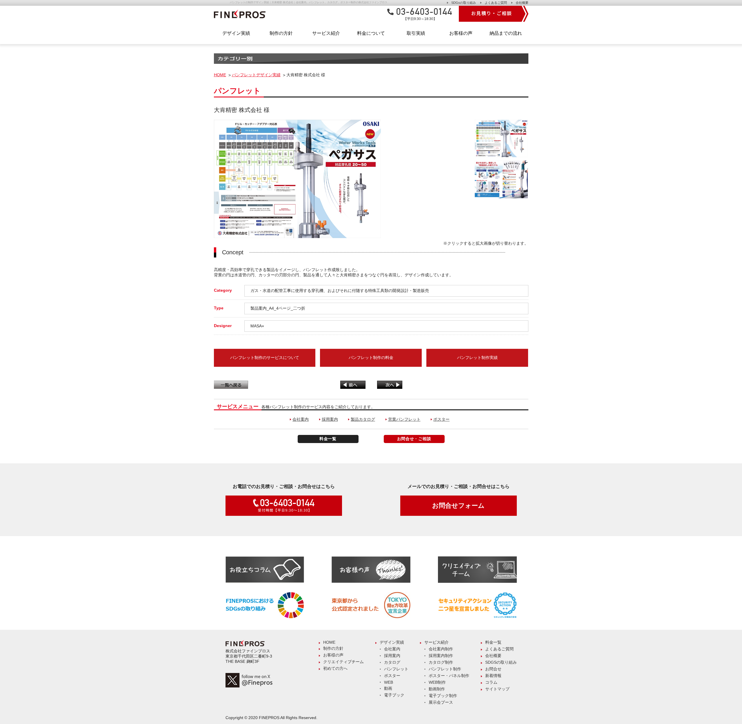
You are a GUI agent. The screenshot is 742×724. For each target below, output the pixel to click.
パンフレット (396, 669)
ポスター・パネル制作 (449, 675)
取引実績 (416, 33)
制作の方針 (281, 33)
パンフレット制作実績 (477, 357)
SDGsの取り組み (463, 2)
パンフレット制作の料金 (371, 357)
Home (329, 642)
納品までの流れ (506, 33)
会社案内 (300, 419)
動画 (388, 688)
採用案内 (330, 419)
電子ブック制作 (443, 695)
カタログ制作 (441, 662)
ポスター (441, 419)
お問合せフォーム (458, 505)
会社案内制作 (441, 649)
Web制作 (437, 682)
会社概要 (522, 2)
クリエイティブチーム (343, 661)
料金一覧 (328, 438)
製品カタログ (363, 419)
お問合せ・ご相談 (414, 438)
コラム (491, 682)
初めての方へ (335, 668)
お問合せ (493, 669)
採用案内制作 (441, 655)
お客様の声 (460, 33)
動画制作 (437, 689)
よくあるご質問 (496, 2)
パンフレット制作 (445, 669)
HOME (220, 74)
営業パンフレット (404, 419)
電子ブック (394, 695)
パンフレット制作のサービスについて (264, 357)
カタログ (392, 662)
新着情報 (493, 675)
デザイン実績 (392, 642)
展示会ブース (441, 702)
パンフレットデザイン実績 (256, 74)
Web (388, 682)
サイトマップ (497, 689)
